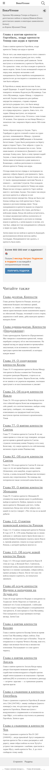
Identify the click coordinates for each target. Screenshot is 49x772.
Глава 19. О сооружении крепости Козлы (20, 363)
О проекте (18, 762)
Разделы (29, 762)
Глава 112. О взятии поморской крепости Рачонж (23, 523)
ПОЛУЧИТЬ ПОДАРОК (18, 271)
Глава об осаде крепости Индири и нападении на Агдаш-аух (20, 590)
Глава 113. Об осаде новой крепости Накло (21, 554)
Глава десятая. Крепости (20, 297)
